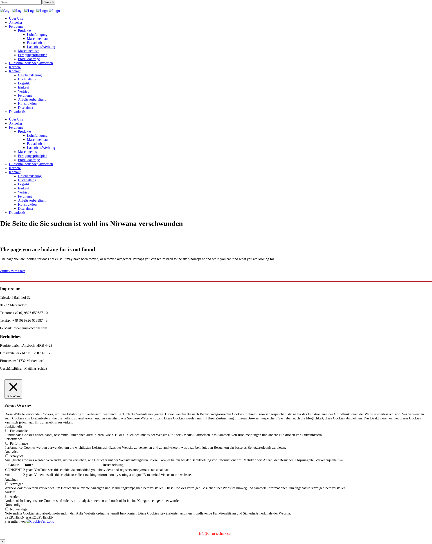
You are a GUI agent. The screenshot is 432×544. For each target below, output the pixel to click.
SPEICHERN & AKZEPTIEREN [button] (29, 517)
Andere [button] (9, 492)
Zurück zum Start (12, 271)
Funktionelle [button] (13, 426)
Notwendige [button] (13, 505)
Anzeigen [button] (11, 479)
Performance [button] (13, 439)
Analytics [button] (11, 451)
